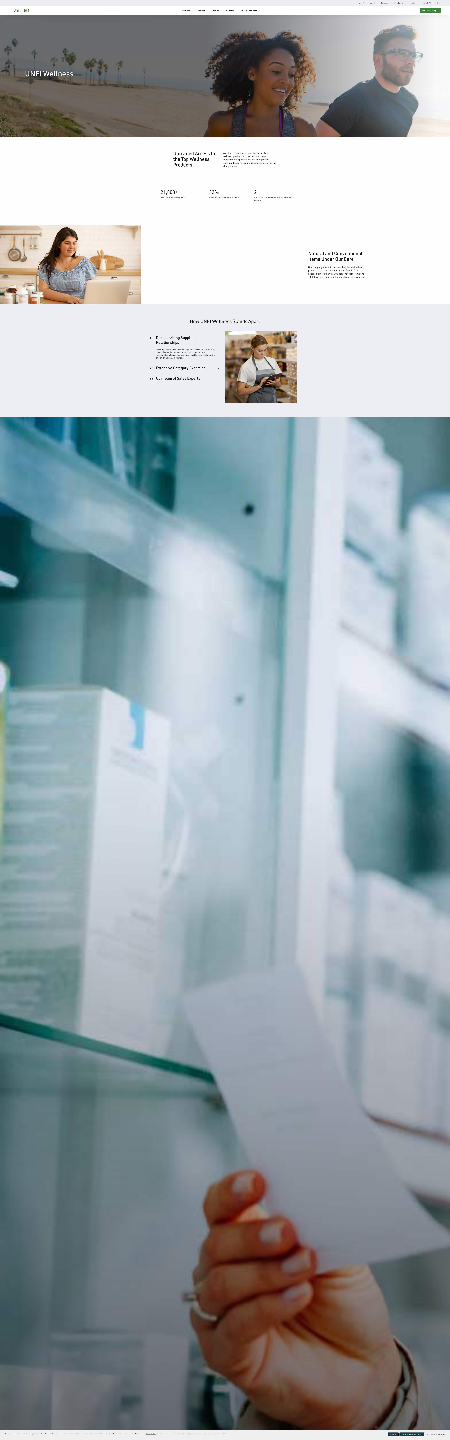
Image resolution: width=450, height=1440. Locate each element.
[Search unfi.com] (438, 2)
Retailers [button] (186, 10)
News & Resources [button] (249, 10)
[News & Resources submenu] (258, 11)
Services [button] (230, 10)
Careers (386, 3)
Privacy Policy (151, 1434)
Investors (400, 3)
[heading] (189, 340)
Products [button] (215, 10)
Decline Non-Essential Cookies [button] (411, 1434)
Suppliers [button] (201, 10)
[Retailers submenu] (191, 11)
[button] (435, 1434)
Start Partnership (429, 10)
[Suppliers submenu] (206, 11)
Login (414, 3)
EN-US (430, 3)
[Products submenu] (221, 11)
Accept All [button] (393, 1434)
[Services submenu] (235, 11)
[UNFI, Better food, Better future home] (21, 10)
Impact (372, 3)
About (361, 3)
